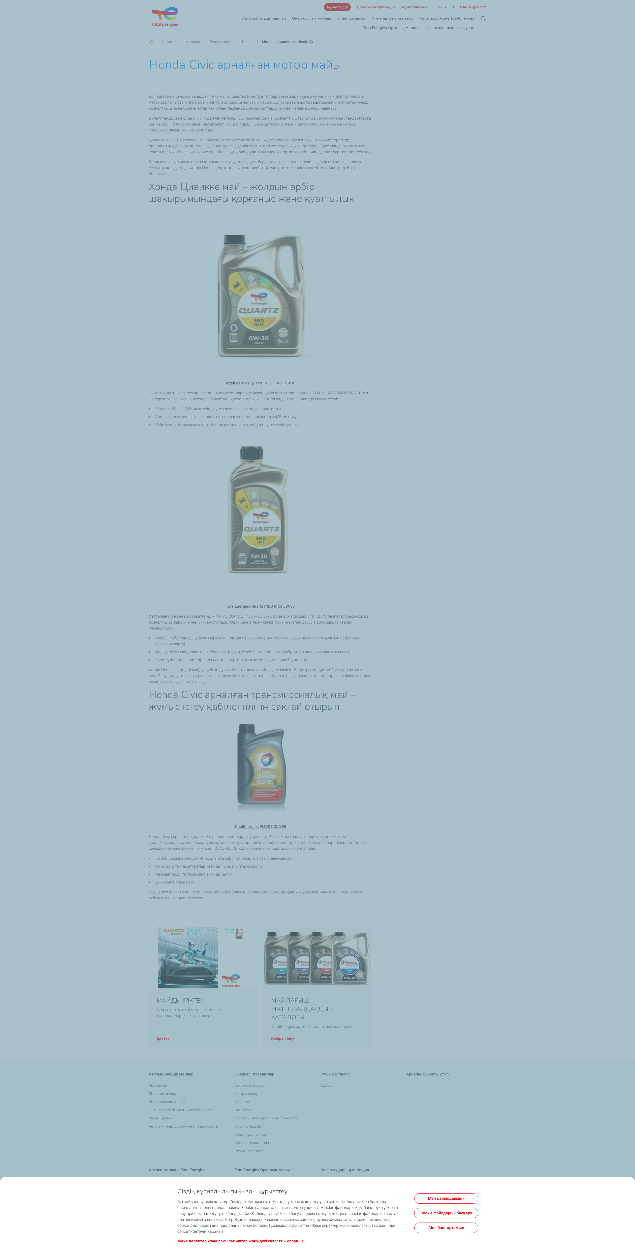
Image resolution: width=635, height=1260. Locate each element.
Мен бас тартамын (446, 1227)
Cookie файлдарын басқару (446, 1213)
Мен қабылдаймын (446, 1198)
